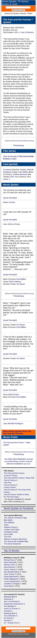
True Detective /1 (11, 616)
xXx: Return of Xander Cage (15, 518)
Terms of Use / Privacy (15, 634)
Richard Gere (9, 560)
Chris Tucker (9, 574)
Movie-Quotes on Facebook (18, 508)
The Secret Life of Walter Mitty (16, 541)
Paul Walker (23, 172)
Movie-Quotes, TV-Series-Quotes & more (15, 2)
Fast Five (7, 483)
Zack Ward (8, 586)
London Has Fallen (11, 530)
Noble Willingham (11, 579)
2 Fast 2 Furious (10, 475)
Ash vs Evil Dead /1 (12, 601)
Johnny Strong (14, 224)
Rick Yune (14, 177)
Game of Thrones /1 (12, 609)
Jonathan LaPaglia (11, 584)
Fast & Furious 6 (10, 485)
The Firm (7, 537)
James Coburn (10, 569)
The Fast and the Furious (14, 473)
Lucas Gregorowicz (12, 581)
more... (6, 179)
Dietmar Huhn (9, 565)
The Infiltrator (9, 522)
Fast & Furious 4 (10, 480)
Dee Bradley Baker (12, 572)
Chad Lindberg (15, 282)
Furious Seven (10, 487)
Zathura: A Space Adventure (15, 539)
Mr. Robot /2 (9, 618)
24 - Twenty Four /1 (12, 623)
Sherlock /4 (8, 599)
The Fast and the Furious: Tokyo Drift (19, 478)
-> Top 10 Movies (26, 32)
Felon (6, 525)
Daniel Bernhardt (11, 577)
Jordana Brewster (20, 174)
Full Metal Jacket (11, 532)
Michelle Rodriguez (15, 423)
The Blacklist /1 (10, 606)
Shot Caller (8, 534)
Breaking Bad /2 (10, 597)
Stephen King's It (11, 527)
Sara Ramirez (9, 567)
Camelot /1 (8, 611)
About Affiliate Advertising (27, 140)
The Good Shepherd (12, 544)
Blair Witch (8, 520)
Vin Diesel (7, 170)
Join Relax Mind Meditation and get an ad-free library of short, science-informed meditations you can (18, 461)
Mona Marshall (10, 562)
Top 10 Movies (11, 550)
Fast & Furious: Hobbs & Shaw (16, 494)
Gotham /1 (8, 620)
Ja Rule (12, 202)
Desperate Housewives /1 (14, 604)
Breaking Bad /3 (10, 613)
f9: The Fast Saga (11, 497)
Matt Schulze (13, 394)
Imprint (26, 634)
